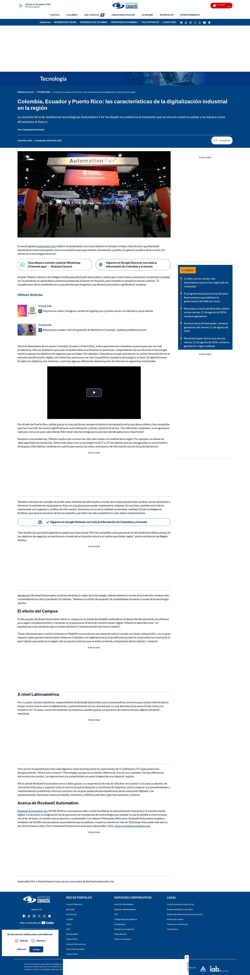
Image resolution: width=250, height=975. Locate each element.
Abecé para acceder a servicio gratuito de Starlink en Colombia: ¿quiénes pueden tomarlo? (95, 329)
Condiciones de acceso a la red (180, 904)
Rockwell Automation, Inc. (33, 810)
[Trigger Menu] (20, 5)
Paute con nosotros (122, 939)
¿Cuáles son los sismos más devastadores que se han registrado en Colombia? (206, 282)
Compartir (221, 140)
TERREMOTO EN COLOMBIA (93, 22)
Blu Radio (70, 909)
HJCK (68, 924)
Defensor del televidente (125, 909)
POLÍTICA (55, 15)
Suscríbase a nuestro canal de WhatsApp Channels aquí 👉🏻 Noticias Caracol (54, 264)
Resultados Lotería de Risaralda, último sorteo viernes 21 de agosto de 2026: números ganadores (206, 312)
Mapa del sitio (120, 934)
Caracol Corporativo (75, 949)
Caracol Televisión (74, 904)
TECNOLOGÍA (43, 92)
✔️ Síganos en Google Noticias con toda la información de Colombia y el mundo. (97, 522)
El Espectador (72, 934)
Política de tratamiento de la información (185, 914)
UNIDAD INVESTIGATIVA (123, 15)
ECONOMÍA (147, 15)
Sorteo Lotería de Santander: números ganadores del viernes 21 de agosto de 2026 (206, 327)
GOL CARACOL (91, 15)
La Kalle (69, 919)
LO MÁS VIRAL (170, 22)
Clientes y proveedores (124, 929)
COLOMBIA (72, 15)
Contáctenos (120, 924)
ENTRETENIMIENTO (190, 15)
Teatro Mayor (72, 939)
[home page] (125, 5)
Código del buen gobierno (125, 919)
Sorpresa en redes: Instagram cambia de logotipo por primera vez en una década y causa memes (98, 310)
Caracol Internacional (76, 944)
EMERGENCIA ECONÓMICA (124, 22)
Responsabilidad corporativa (180, 909)
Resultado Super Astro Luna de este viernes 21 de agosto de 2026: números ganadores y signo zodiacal (206, 342)
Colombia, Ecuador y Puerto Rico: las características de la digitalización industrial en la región (95, 92)
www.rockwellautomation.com (132, 825)
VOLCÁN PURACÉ (150, 22)
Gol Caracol (71, 914)
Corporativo (172, 929)
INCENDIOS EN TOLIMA (65, 22)
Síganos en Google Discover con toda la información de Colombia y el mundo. (131, 264)
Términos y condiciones (177, 924)
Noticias (24, 940)
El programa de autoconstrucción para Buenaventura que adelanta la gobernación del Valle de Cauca (206, 297)
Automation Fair (46, 246)
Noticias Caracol (26, 92)
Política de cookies (175, 919)
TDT (116, 914)
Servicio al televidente (123, 904)
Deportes (41, 940)
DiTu (68, 929)
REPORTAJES (167, 15)
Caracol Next (72, 954)
